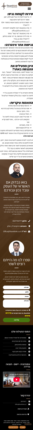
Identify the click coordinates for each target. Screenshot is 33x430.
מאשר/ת (22, 427)
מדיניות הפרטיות (13, 427)
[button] (29, 8)
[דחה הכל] (28, 424)
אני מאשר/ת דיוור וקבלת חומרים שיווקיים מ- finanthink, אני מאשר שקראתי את (17, 313)
